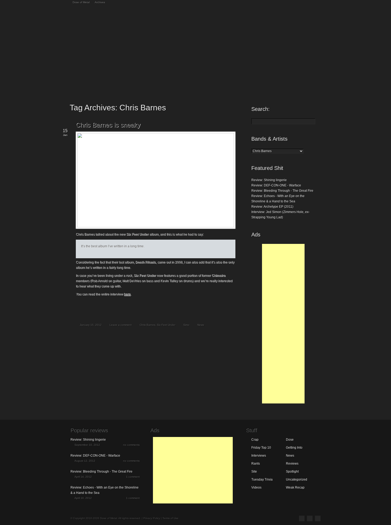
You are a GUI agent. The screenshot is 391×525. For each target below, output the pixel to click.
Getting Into (294, 447)
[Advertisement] (283, 323)
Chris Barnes (147, 324)
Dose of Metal (81, 2)
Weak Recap (295, 487)
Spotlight (292, 471)
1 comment (133, 476)
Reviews (292, 463)
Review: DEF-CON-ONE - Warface (276, 185)
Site (254, 471)
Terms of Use (170, 518)
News (200, 324)
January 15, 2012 (91, 324)
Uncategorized (296, 479)
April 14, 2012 (83, 476)
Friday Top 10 (261, 447)
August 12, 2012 (84, 460)
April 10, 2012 (83, 498)
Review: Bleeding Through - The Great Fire (282, 191)
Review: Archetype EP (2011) (272, 207)
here (127, 294)
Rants (255, 463)
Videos (256, 487)
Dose (290, 439)
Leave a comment (121, 324)
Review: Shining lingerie (269, 180)
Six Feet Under (166, 324)
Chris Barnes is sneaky (108, 124)
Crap (255, 439)
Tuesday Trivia (262, 479)
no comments (131, 444)
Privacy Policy (151, 518)
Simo (186, 324)
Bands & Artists (269, 139)
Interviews (258, 455)
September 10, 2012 (87, 444)
